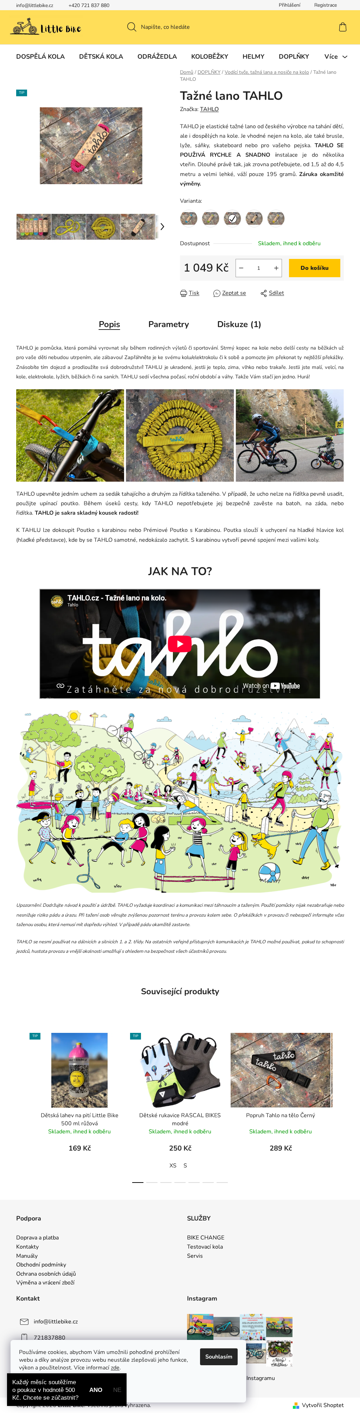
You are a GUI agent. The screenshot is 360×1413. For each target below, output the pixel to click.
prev (21, 1105)
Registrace (325, 5)
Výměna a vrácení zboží (45, 1283)
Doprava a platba (37, 1238)
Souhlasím (218, 1357)
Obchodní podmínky (41, 1265)
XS (172, 1166)
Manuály (27, 1256)
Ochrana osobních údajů (46, 1274)
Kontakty (27, 1247)
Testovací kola (205, 1247)
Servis (195, 1256)
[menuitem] (40, 57)
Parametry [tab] (168, 324)
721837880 (49, 1338)
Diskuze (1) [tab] (239, 324)
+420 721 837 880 (89, 5)
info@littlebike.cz (34, 5)
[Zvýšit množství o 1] (276, 268)
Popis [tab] (109, 324)
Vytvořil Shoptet (323, 1405)
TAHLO (209, 109)
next (338, 1105)
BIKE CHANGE (205, 1238)
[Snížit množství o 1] (241, 268)
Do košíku (315, 268)
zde (115, 1368)
